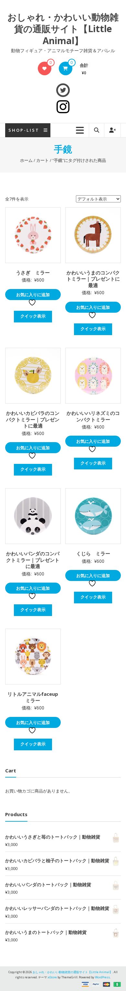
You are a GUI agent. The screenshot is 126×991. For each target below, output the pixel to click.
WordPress (102, 977)
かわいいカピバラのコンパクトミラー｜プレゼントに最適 (32, 419)
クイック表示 (33, 316)
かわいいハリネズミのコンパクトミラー (93, 416)
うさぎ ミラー (33, 272)
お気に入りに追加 (33, 294)
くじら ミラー (93, 553)
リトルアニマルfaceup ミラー (35, 697)
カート (42, 160)
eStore (52, 977)
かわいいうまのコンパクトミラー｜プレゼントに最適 (93, 278)
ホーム (26, 160)
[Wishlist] (44, 68)
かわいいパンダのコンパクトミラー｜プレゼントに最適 (32, 559)
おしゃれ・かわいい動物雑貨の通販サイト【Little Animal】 (63, 29)
